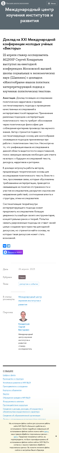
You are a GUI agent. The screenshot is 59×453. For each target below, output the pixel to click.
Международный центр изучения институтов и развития (29, 15)
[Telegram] (8, 246)
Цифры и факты (9, 375)
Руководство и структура (13, 379)
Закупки (6, 394)
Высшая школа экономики (17, 3)
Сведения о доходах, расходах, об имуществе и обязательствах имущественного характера (23, 410)
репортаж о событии (29, 284)
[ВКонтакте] (4, 246)
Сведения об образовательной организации (21, 415)
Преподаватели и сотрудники (15, 386)
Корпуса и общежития (12, 390)
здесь (46, 431)
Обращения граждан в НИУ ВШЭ (16, 397)
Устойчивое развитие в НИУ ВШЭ (17, 382)
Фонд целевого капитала (13, 401)
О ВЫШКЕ (8, 371)
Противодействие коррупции (15, 405)
